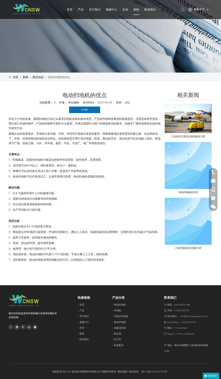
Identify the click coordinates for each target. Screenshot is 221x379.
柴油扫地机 (120, 322)
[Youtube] (29, 327)
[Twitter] (23, 327)
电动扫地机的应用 (188, 192)
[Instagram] (35, 327)
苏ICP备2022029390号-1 (155, 371)
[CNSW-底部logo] (24, 300)
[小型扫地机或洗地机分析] (188, 221)
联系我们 (150, 9)
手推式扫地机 (121, 316)
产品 (81, 9)
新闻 (136, 9)
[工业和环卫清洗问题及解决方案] (188, 118)
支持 (125, 9)
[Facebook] (11, 327)
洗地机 (117, 310)
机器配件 (119, 345)
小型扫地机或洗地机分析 (188, 248)
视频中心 (111, 9)
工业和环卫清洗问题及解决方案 (188, 136)
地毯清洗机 (120, 327)
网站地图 (122, 371)
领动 (131, 371)
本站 (127, 102)
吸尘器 (117, 333)
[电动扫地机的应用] (188, 165)
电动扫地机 (120, 304)
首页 (70, 9)
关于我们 (94, 9)
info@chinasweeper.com (194, 316)
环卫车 (117, 339)
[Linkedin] (17, 327)
